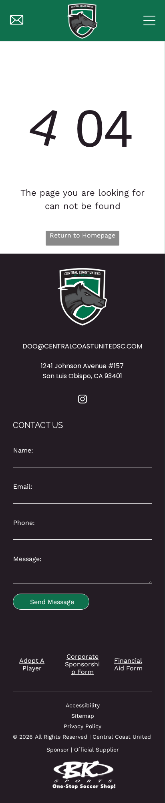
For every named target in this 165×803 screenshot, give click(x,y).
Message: (27, 559)
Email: (22, 486)
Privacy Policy (82, 726)
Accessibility (83, 705)
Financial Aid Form (128, 664)
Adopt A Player (31, 664)
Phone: (24, 522)
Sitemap (82, 716)
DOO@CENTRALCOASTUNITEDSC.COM (82, 346)
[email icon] (17, 25)
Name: (23, 450)
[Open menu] (149, 20)
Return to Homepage (82, 235)
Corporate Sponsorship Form (82, 664)
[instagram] (82, 400)
